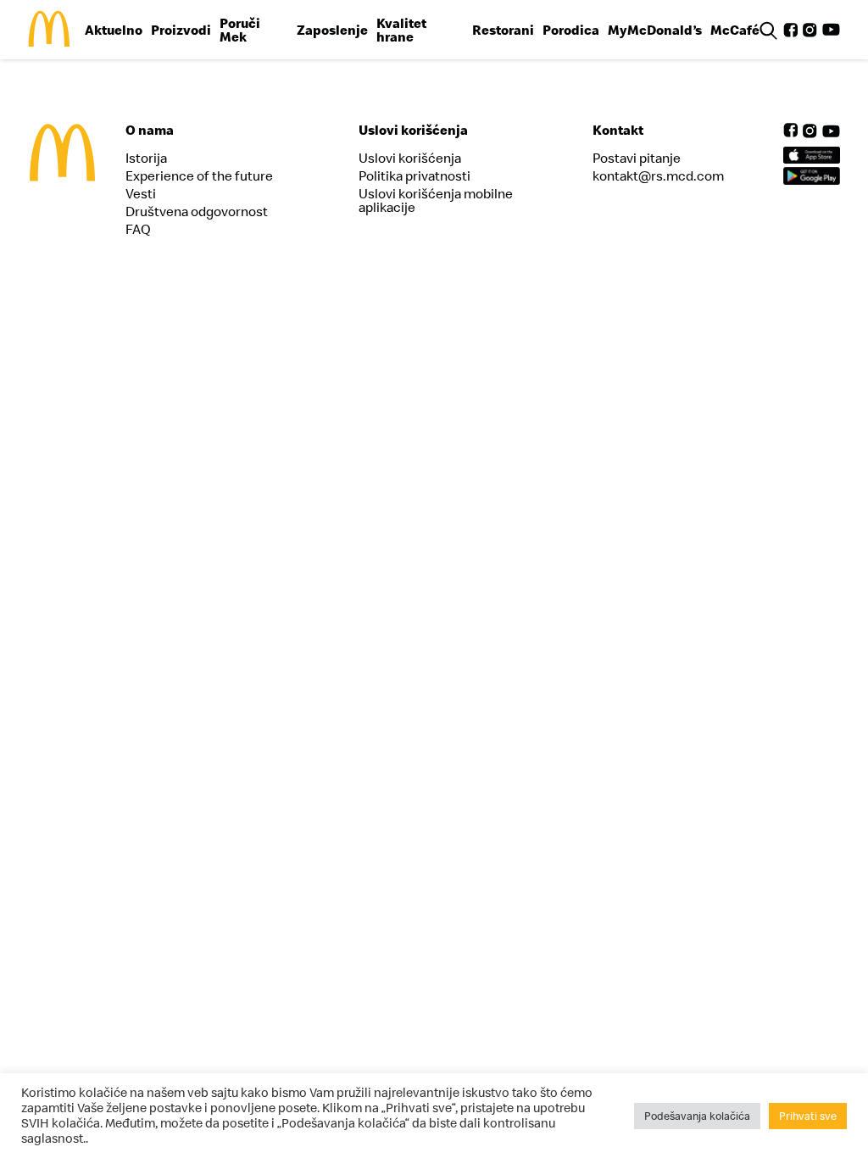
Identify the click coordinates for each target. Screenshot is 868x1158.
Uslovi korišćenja (410, 157)
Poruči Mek (240, 29)
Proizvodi (181, 29)
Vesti (140, 193)
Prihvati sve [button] (808, 1115)
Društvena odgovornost (196, 211)
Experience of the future (199, 175)
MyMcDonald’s (655, 29)
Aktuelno (113, 29)
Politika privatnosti (414, 175)
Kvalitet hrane (401, 29)
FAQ (138, 228)
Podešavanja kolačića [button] (697, 1115)
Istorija (146, 157)
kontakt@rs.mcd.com (658, 175)
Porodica (570, 29)
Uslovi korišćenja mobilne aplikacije (436, 200)
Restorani (503, 29)
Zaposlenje (332, 29)
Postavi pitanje (637, 157)
